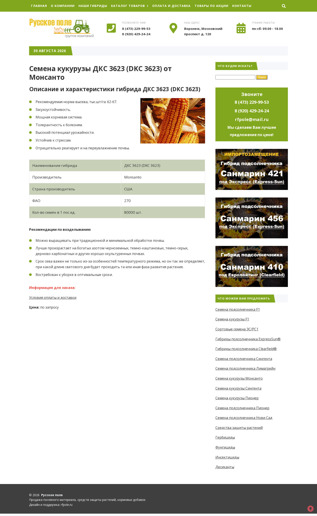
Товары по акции (211, 6)
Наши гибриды (92, 6)
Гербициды (225, 437)
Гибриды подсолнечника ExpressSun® (248, 339)
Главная (39, 6)
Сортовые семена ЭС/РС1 (236, 329)
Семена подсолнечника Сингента (243, 358)
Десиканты (224, 467)
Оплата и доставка (171, 6)
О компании (63, 6)
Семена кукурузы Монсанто (239, 378)
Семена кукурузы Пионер (237, 398)
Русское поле (61, 28)
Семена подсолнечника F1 (237, 309)
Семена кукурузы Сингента (238, 388)
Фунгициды (225, 447)
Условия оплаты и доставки (52, 297)
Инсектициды (227, 457)
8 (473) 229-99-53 (136, 28)
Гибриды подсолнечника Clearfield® (246, 348)
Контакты (241, 6)
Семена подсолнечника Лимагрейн (245, 368)
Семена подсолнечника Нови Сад (243, 417)
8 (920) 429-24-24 (136, 34)
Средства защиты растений (239, 427)
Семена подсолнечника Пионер (242, 408)
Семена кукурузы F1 (232, 319)
